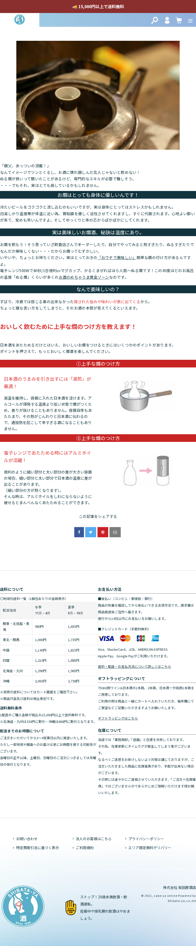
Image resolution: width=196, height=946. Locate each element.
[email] (115, 532)
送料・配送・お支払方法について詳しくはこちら (134, 666)
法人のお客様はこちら (94, 838)
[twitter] (90, 532)
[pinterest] (102, 532)
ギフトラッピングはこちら (118, 718)
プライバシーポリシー (146, 838)
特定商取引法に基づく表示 (37, 847)
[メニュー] (190, 20)
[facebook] (79, 532)
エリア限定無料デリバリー (149, 847)
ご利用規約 (85, 847)
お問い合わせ (27, 838)
